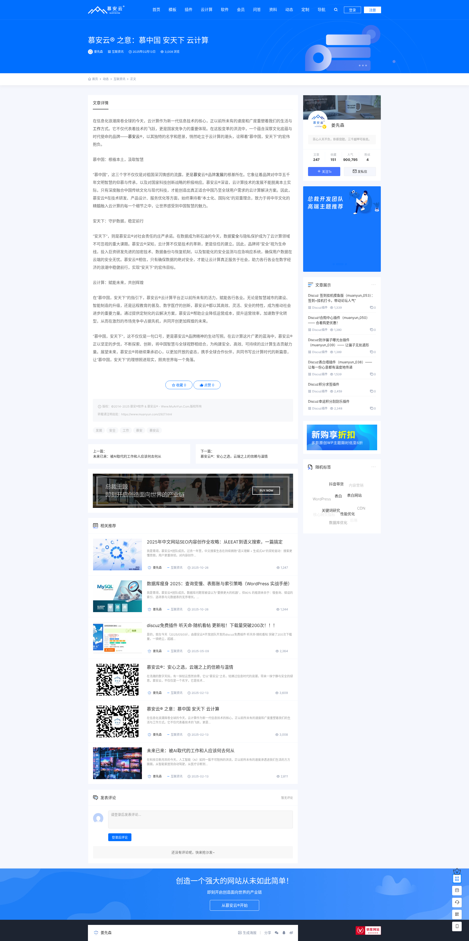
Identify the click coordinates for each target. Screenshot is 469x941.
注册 (372, 10)
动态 (289, 9)
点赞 (209, 385)
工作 (97, 128)
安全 (235, 236)
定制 (305, 9)
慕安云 (134, 136)
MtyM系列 (335, 521)
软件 (225, 9)
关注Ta (326, 171)
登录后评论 (120, 837)
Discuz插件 (320, 307)
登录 (352, 10)
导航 (321, 9)
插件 (188, 9)
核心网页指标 (324, 509)
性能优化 (347, 494)
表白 (338, 481)
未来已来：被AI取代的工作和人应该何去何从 (127, 456)
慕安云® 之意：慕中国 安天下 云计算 (148, 40)
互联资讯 (118, 51)
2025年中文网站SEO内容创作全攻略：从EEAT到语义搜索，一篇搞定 (215, 541)
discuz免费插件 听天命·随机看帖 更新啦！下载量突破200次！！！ (212, 625)
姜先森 (98, 51)
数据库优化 (338, 510)
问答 (257, 9)
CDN (361, 498)
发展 (220, 174)
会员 (241, 9)
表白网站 (354, 484)
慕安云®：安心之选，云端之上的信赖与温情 (234, 456)
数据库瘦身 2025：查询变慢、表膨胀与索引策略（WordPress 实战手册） (219, 583)
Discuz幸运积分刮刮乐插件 (329, 401)
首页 (156, 9)
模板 (172, 9)
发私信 (362, 171)
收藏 (181, 385)
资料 (273, 9)
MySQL (356, 518)
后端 (353, 513)
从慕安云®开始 (235, 905)
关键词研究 (331, 493)
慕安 (197, 174)
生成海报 (249, 933)
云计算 (207, 9)
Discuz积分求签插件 (323, 384)
